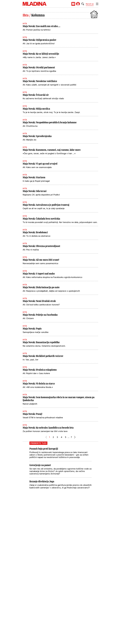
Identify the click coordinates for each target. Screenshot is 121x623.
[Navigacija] (97, 4)
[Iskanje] (83, 4)
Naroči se (90, 4)
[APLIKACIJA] (73, 4)
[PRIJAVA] (78, 4)
